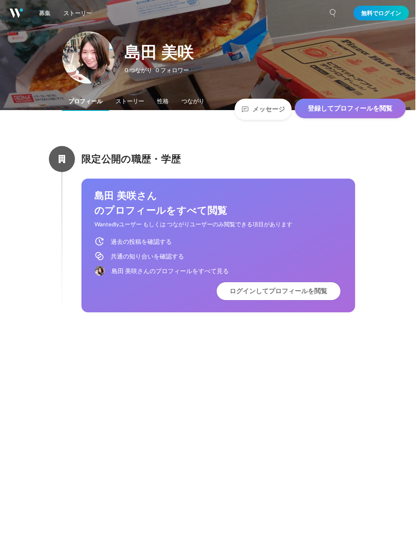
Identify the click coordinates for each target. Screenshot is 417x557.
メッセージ (268, 109)
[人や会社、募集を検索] (333, 13)
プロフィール (85, 101)
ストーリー (130, 101)
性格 (163, 101)
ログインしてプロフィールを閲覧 (278, 291)
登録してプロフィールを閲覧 (350, 108)
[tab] (85, 101)
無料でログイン (381, 13)
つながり (193, 101)
